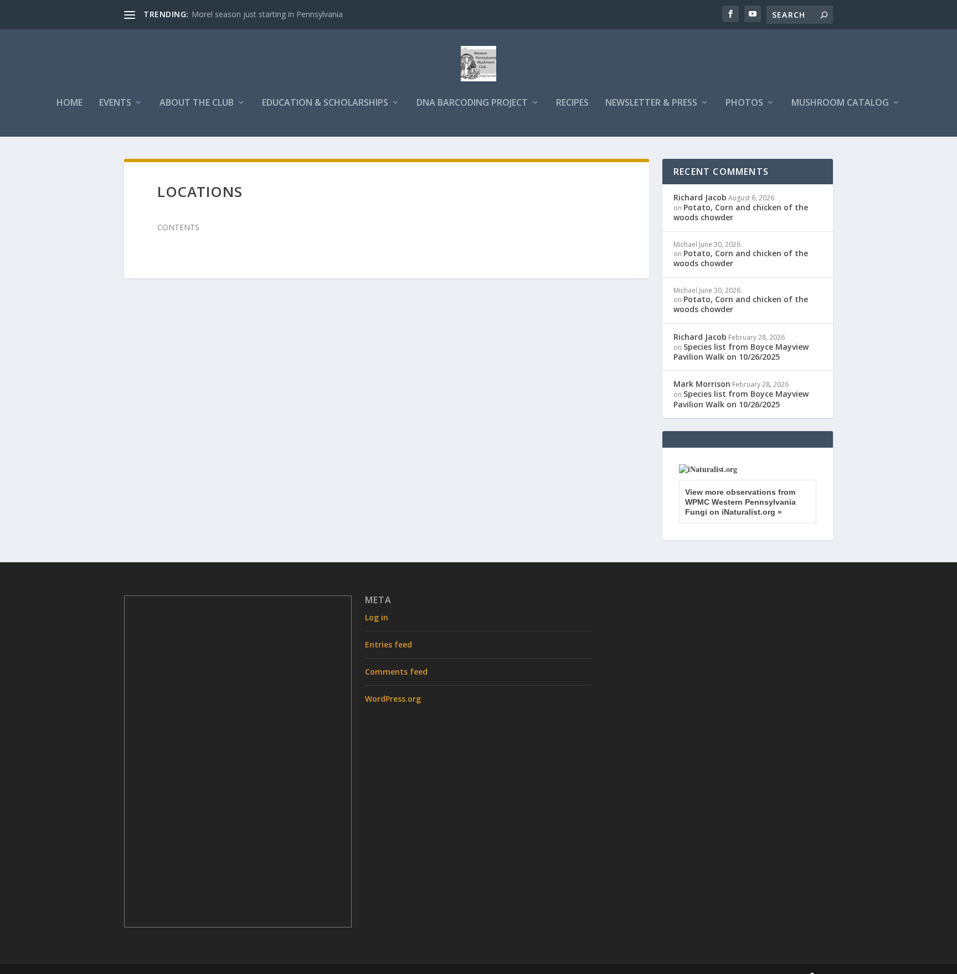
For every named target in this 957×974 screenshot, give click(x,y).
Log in (376, 617)
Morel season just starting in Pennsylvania (267, 14)
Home (69, 103)
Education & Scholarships (325, 103)
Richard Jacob (700, 197)
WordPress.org (393, 698)
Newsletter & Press (651, 103)
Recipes (572, 103)
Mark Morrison (701, 384)
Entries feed (388, 644)
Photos (744, 103)
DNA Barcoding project (472, 103)
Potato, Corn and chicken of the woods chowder (740, 212)
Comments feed (396, 671)
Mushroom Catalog (840, 103)
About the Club (197, 103)
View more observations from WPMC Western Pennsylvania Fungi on (740, 502)
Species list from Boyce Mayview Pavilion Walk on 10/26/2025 (741, 351)
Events (115, 103)
